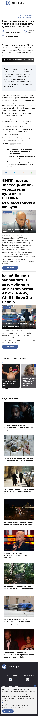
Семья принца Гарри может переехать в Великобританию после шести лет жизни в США (19, 655)
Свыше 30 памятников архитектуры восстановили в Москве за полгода (18, 460)
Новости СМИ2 (7, 389)
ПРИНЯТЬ (8, 711)
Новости (7, 307)
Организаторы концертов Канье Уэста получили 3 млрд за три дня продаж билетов (20, 151)
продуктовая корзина (25, 138)
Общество (7, 212)
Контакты (15, 675)
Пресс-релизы (29, 675)
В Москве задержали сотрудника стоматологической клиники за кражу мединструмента (17, 622)
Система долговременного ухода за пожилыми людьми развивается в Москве (21, 164)
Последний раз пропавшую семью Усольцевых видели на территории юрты (18, 588)
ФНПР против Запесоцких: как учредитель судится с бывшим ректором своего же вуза (18, 193)
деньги (5, 138)
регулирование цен (10, 140)
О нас (6, 675)
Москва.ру (18, 2)
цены (21, 140)
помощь (13, 138)
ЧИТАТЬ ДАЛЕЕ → (10, 268)
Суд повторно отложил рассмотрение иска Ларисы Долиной (15, 555)
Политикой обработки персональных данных (19, 703)
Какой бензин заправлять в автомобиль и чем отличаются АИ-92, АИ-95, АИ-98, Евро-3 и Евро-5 (17, 288)
